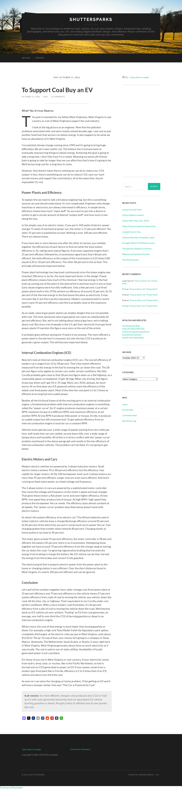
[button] (24, 718)
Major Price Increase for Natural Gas (138, 226)
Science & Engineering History (135, 331)
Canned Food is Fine (131, 232)
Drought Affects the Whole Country (138, 243)
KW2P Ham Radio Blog (132, 337)
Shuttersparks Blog (131, 325)
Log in (125, 404)
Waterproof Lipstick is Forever (136, 254)
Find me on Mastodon (80, 749)
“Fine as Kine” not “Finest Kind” (143, 289)
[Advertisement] (141, 131)
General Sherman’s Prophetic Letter (138, 237)
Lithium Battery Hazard (133, 215)
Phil (45, 96)
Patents (40, 58)
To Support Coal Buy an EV (57, 89)
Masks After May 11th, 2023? (135, 220)
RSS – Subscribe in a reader (137, 77)
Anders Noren (145, 775)
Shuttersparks (91, 19)
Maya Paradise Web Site (133, 328)
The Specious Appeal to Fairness (137, 248)
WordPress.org (129, 421)
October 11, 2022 (31, 96)
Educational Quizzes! (131, 334)
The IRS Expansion (130, 259)
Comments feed (129, 415)
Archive (26, 58)
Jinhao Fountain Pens (132, 209)
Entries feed (127, 409)
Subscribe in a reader (31, 749)
